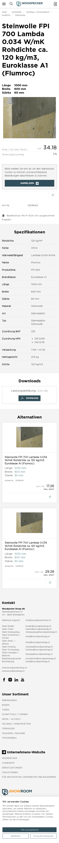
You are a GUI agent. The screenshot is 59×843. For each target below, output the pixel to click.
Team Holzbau (9, 647)
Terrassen (8, 728)
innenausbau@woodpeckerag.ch (41, 632)
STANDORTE (8, 763)
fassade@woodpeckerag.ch (39, 654)
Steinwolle (20, 15)
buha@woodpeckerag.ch (38, 661)
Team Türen (7, 629)
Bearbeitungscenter (11, 658)
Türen (5, 710)
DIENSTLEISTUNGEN (12, 768)
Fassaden (12, 653)
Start (4, 12)
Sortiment (16, 12)
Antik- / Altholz (11, 719)
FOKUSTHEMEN (10, 772)
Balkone (6, 655)
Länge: (9, 468)
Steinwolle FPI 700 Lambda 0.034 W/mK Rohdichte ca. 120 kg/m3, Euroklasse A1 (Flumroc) (26, 460)
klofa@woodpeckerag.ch (38, 636)
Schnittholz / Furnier (15, 714)
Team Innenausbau (11, 632)
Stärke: (9, 475)
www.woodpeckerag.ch (13, 671)
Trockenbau (9, 738)
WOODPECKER (9, 758)
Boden (5, 705)
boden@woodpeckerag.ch (38, 626)
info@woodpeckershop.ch (38, 620)
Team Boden (8, 626)
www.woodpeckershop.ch (14, 668)
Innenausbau (9, 700)
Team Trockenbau (10, 650)
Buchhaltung (8, 661)
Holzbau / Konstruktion (37, 12)
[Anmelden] (55, 4)
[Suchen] (11, 4)
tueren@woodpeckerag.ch (38, 629)
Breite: (9, 472)
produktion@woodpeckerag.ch (41, 658)
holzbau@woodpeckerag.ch (39, 647)
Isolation (6, 15)
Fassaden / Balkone (13, 733)
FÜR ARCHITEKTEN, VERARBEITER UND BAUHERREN (29, 777)
